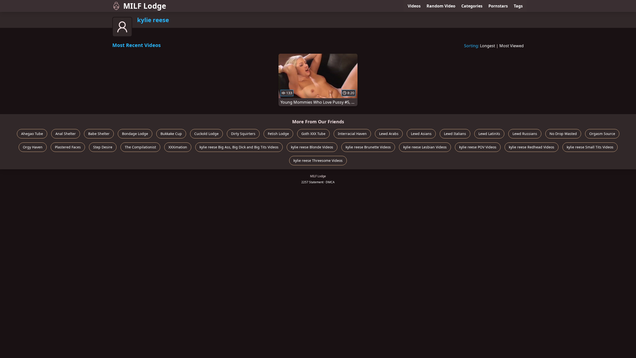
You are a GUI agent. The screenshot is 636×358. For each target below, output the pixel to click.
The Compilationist (140, 147)
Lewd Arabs (388, 133)
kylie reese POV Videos (477, 147)
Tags (518, 6)
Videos (414, 6)
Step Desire (102, 147)
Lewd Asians (421, 133)
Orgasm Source (602, 133)
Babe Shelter (99, 133)
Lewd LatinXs (489, 133)
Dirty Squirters (243, 133)
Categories (471, 6)
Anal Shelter (65, 133)
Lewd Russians (525, 133)
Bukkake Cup (171, 133)
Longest (487, 45)
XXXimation (177, 147)
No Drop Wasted (563, 133)
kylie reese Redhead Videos (531, 147)
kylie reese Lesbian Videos (425, 147)
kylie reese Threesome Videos (318, 160)
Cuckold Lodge (206, 133)
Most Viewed (511, 45)
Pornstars (498, 6)
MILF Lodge (144, 6)
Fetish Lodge (278, 133)
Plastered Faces (68, 147)
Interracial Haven (352, 133)
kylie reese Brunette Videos (368, 147)
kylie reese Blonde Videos (312, 147)
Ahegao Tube (32, 133)
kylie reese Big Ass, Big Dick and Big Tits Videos (238, 147)
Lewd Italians (455, 133)
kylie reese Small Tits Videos (590, 147)
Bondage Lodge (135, 133)
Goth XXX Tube (313, 133)
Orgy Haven (32, 147)
